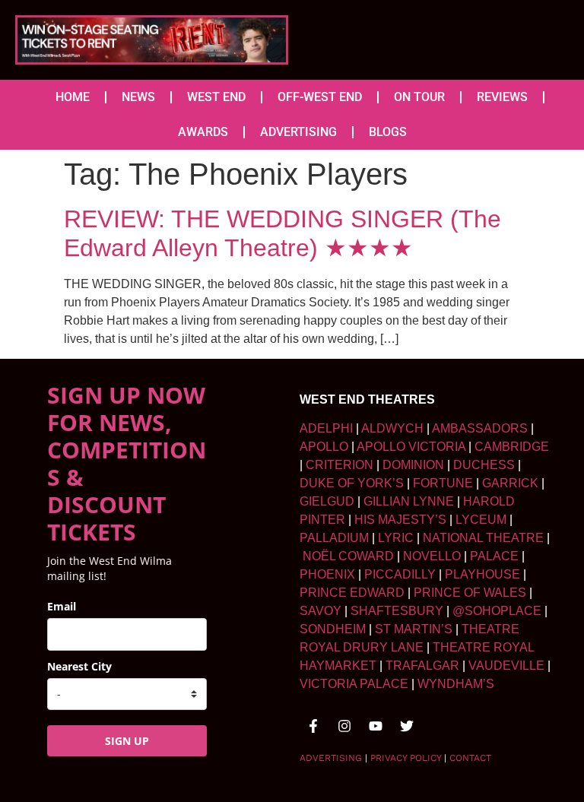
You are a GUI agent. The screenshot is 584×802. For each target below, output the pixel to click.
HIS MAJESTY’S (400, 519)
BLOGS (388, 132)
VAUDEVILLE (506, 665)
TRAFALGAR (422, 665)
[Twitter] (407, 726)
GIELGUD (327, 501)
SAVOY (320, 610)
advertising (331, 758)
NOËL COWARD (348, 556)
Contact (470, 758)
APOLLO (324, 446)
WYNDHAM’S (455, 683)
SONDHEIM (333, 629)
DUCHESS (484, 464)
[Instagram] (344, 726)
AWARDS (203, 132)
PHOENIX (327, 574)
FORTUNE (443, 483)
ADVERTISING (298, 132)
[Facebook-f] (313, 726)
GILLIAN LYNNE (408, 501)
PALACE (494, 556)
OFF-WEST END (320, 97)
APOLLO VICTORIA (411, 446)
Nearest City (79, 666)
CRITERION (339, 464)
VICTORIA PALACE (354, 683)
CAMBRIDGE (511, 446)
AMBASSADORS (480, 428)
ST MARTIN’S (413, 629)
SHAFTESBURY (397, 610)
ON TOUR (419, 97)
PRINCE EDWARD (352, 592)
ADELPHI (326, 428)
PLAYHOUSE (482, 574)
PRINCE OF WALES (470, 592)
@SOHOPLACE (496, 610)
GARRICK (510, 483)
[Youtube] (375, 726)
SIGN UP (127, 741)
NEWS (138, 97)
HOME (73, 97)
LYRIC (396, 537)
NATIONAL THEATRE (483, 537)
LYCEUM (480, 519)
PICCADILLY (400, 574)
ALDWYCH (392, 428)
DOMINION (413, 464)
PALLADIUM (334, 537)
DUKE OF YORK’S (352, 483)
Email (61, 606)
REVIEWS (502, 97)
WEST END (216, 97)
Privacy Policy (405, 758)
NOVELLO (432, 556)
